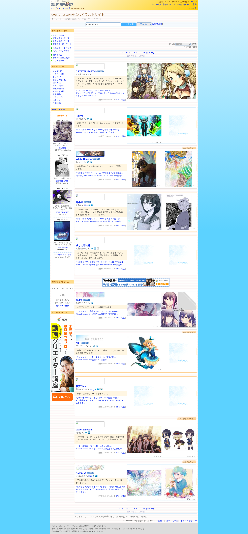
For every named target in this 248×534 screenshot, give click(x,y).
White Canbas (84, 159)
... (98, 96)
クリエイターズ (59, 60)
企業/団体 (57, 103)
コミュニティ (58, 97)
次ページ (150, 52)
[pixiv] (90, 119)
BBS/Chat (57, 83)
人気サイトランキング (62, 48)
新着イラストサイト (61, 41)
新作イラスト (169, 4)
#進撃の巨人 (111, 357)
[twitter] (87, 119)
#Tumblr (85, 221)
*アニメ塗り (81, 130)
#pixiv (88, 400)
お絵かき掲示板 (59, 80)
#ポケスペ (101, 176)
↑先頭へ (160, 520)
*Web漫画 (104, 90)
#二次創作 (110, 132)
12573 (118, 407)
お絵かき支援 (58, 91)
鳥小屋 (79, 202)
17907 (118, 136)
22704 (118, 269)
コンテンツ (57, 77)
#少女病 (92, 132)
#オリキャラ (114, 130)
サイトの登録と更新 (61, 58)
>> (143, 52)
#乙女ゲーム (120, 489)
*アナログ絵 (90, 262)
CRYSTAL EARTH (86, 71)
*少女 (87, 173)
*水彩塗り (80, 173)
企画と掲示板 (183, 4)
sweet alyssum (84, 429)
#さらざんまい (116, 93)
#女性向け (112, 314)
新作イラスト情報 (58, 109)
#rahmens (115, 311)
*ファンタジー (82, 90)
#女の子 (110, 176)
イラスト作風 (58, 74)
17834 (118, 496)
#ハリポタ (93, 449)
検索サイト (57, 100)
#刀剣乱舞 (117, 449)
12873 (118, 180)
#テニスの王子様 (105, 449)
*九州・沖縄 (98, 446)
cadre (79, 300)
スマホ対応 (57, 71)
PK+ (78, 343)
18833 (118, 225)
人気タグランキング (61, 51)
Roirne (79, 115)
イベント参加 (58, 86)
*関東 (115, 398)
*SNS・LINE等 (82, 265)
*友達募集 (106, 173)
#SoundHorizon (90, 96)
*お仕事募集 (116, 173)
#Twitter (108, 400)
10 (139, 52)
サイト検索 (156, 4)
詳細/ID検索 (157, 24)
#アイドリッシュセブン (85, 489)
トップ (54, 8)
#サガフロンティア (101, 93)
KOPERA (81, 473)
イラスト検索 (64, 8)
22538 (118, 364)
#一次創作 (100, 132)
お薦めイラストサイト (62, 44)
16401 (118, 453)
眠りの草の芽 (83, 245)
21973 (118, 100)
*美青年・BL (94, 311)
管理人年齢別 (58, 88)
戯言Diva (81, 386)
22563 (118, 318)
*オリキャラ (92, 130)
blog (86, 205)
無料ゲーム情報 (62, 305)
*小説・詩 (115, 219)
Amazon (193, 2)
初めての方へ (58, 55)
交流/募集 (57, 94)
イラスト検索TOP (188, 520)
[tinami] (97, 248)
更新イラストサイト (61, 38)
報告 (123, 100)
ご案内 (194, 4)
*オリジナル (94, 90)
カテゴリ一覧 (58, 35)
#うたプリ (80, 492)
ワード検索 (191, 8)
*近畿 (111, 262)
